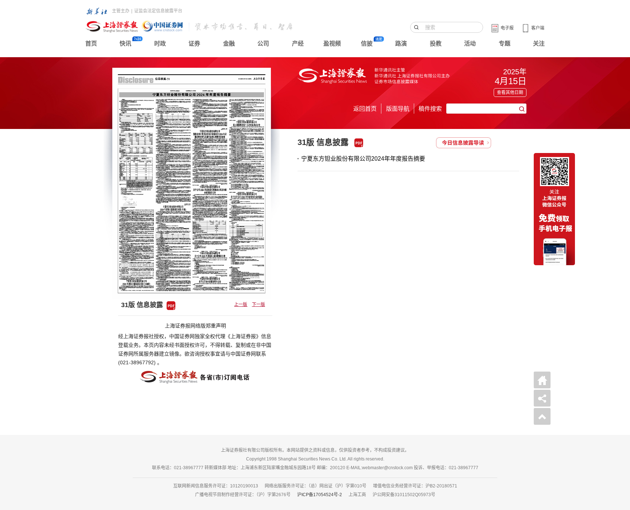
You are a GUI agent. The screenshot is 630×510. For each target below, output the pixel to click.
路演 (401, 43)
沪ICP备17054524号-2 (319, 494)
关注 (539, 43)
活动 (470, 43)
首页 (91, 43)
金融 (229, 43)
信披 (367, 43)
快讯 (125, 43)
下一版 (258, 304)
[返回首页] (542, 380)
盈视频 (332, 43)
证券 (194, 43)
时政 (160, 43)
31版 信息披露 (323, 142)
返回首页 (365, 109)
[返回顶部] (542, 416)
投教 (436, 43)
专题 (504, 43)
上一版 (240, 304)
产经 (298, 43)
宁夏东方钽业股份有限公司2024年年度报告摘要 (363, 159)
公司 (263, 43)
